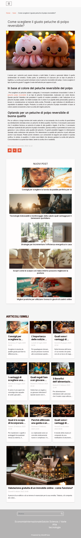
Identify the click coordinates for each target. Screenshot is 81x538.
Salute (45, 521)
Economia (20, 521)
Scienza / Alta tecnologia (55, 524)
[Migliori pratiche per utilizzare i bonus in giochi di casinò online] (44, 287)
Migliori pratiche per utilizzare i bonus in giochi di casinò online (44, 299)
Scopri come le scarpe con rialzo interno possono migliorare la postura (40, 272)
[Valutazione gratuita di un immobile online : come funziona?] (40, 465)
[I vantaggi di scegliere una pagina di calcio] (17, 368)
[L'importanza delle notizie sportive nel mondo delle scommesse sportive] (40, 327)
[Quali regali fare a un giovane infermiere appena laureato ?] (39, 368)
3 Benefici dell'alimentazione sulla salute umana (63, 383)
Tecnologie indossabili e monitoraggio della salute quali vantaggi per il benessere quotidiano (40, 217)
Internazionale (34, 521)
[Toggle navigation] (9, 4)
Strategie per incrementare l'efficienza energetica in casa (46, 244)
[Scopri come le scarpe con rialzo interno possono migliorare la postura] (40, 258)
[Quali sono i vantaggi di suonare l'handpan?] (63, 411)
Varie (14, 13)
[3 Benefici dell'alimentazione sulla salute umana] (62, 369)
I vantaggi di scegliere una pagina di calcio (16, 380)
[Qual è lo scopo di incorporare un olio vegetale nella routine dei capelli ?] (17, 411)
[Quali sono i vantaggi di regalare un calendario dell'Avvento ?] (63, 327)
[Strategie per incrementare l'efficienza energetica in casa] (46, 232)
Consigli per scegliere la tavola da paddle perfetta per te (47, 189)
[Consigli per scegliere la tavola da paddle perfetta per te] (47, 177)
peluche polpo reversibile (17, 95)
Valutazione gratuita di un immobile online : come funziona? (40, 488)
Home (8, 13)
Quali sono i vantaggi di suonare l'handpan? (60, 424)
